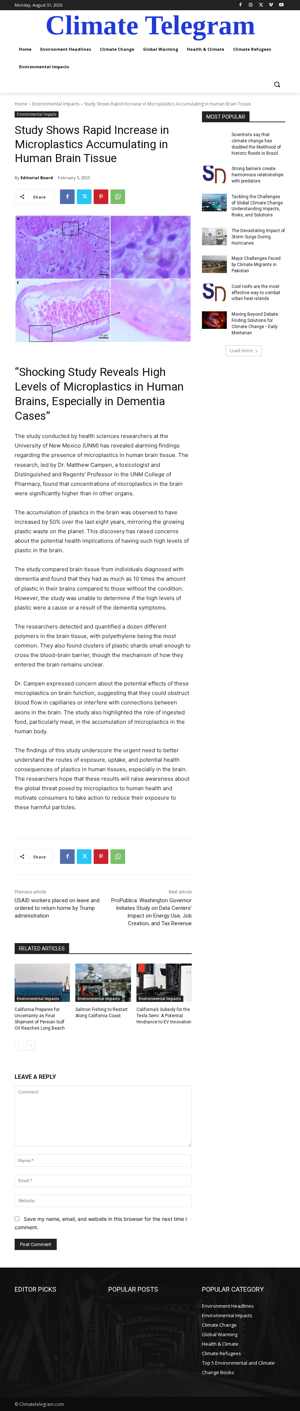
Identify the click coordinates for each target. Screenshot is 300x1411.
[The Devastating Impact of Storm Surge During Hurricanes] (214, 236)
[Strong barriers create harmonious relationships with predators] (214, 174)
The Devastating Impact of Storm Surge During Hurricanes (258, 237)
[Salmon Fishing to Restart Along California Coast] (103, 983)
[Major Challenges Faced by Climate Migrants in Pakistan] (214, 264)
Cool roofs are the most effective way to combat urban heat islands (256, 292)
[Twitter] (261, 5)
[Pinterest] (101, 196)
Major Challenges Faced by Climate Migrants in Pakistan (256, 264)
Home (21, 104)
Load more (241, 350)
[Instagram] (251, 5)
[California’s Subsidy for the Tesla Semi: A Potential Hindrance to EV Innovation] (164, 983)
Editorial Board (36, 177)
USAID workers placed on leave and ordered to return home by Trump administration (57, 908)
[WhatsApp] (117, 196)
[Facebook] (240, 5)
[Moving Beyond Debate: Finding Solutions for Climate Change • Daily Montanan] (214, 320)
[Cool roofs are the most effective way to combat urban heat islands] (214, 292)
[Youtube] (281, 5)
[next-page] (30, 1045)
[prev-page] (19, 1045)
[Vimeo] (271, 5)
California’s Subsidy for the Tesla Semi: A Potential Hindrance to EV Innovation (163, 1015)
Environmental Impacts (55, 104)
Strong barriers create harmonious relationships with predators (258, 175)
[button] (276, 84)
